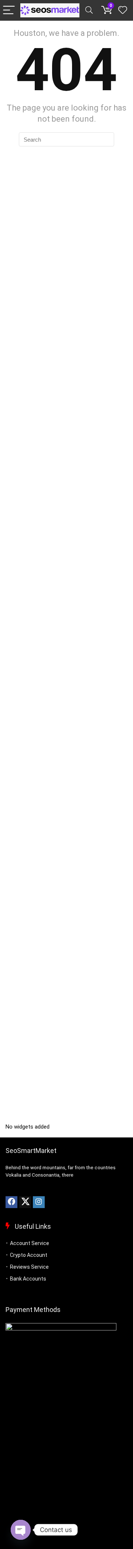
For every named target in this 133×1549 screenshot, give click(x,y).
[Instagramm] (39, 1202)
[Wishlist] (122, 10)
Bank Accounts (28, 1279)
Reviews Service (29, 1267)
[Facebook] (11, 1202)
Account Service (29, 1243)
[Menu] (9, 10)
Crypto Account (28, 1255)
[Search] (89, 10)
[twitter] (25, 1202)
